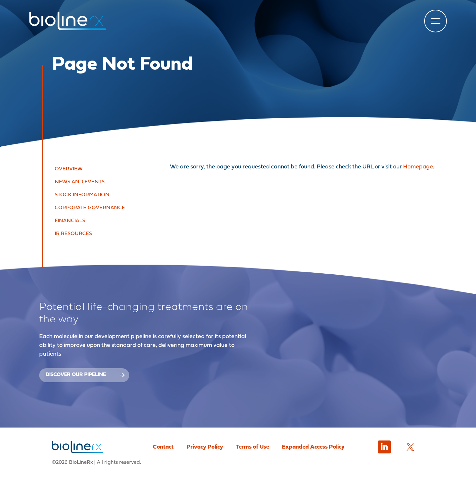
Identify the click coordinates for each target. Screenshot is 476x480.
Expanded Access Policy (313, 447)
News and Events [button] (80, 182)
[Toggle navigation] (435, 21)
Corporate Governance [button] (90, 208)
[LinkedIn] (384, 446)
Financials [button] (70, 220)
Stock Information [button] (82, 195)
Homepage (418, 167)
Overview (69, 169)
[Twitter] (410, 446)
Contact (163, 447)
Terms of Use (252, 447)
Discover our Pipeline (76, 374)
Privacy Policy (205, 447)
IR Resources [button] (73, 233)
